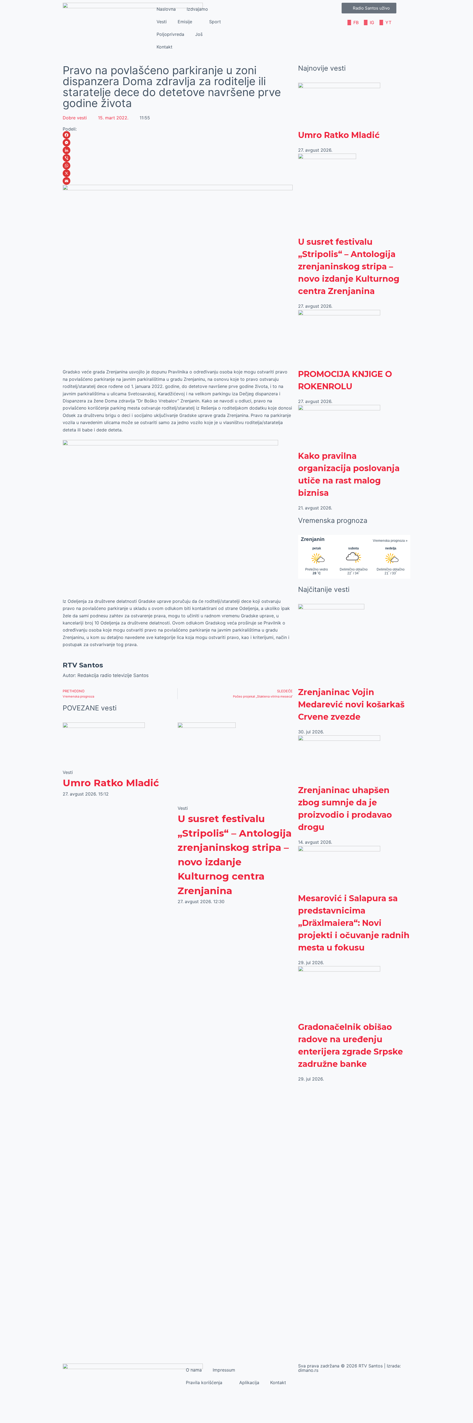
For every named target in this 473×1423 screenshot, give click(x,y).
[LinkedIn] (178, 150)
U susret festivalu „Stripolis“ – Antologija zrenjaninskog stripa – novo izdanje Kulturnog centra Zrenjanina (348, 266)
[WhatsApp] (178, 165)
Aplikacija (249, 1382)
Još (199, 34)
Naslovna (166, 9)
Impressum (224, 1370)
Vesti (162, 21)
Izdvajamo (197, 9)
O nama (194, 1370)
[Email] (178, 181)
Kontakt (164, 47)
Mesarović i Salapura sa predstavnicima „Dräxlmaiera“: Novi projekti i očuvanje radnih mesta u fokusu (353, 923)
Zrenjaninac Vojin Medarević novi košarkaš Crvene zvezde (351, 704)
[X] (178, 173)
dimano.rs (308, 1370)
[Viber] (178, 158)
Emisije (185, 21)
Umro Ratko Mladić (111, 783)
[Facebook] (178, 135)
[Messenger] (178, 142)
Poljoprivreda (170, 34)
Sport (215, 21)
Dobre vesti (75, 117)
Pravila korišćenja (204, 1382)
